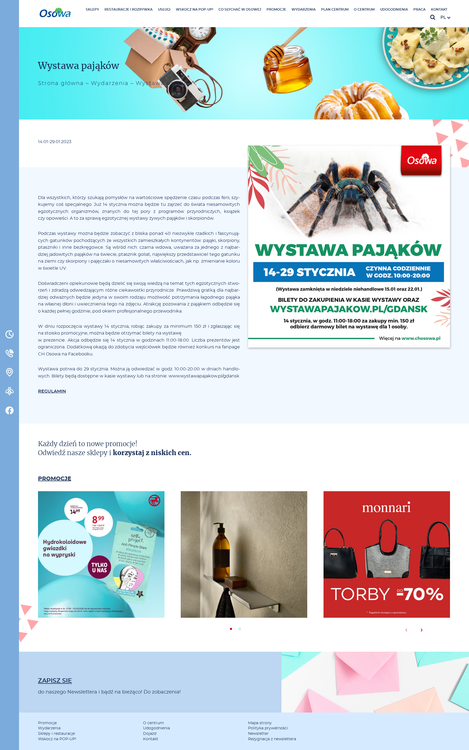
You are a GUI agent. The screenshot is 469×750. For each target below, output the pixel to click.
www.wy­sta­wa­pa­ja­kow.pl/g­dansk (204, 376)
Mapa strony (260, 723)
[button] (231, 629)
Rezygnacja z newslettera (272, 739)
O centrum (364, 9)
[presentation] (406, 630)
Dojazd (149, 734)
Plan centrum (334, 9)
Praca (419, 9)
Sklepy (92, 9)
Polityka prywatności (268, 728)
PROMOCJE (54, 478)
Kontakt (439, 9)
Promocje (276, 9)
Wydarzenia (303, 9)
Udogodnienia (394, 9)
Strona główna (61, 83)
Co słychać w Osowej (239, 9)
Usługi (164, 9)
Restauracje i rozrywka (128, 9)
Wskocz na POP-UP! (194, 9)
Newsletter (258, 734)
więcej (101, 577)
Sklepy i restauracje (56, 734)
